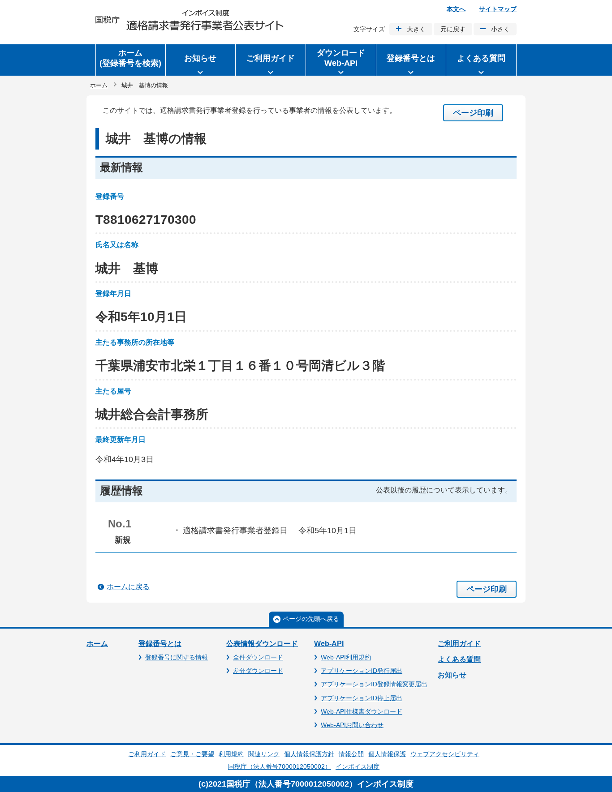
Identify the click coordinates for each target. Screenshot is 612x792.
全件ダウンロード (258, 657)
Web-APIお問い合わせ (352, 724)
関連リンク (264, 754)
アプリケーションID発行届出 (361, 670)
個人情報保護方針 (309, 754)
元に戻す (452, 29)
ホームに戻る (128, 587)
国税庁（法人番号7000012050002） (279, 766)
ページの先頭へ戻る (311, 618)
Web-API (329, 643)
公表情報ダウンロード (262, 643)
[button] (201, 60)
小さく (500, 29)
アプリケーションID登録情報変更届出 (374, 684)
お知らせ (452, 675)
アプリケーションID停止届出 (361, 698)
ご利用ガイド (459, 643)
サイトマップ (498, 9)
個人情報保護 (387, 754)
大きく (416, 29)
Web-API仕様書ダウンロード (361, 711)
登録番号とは (159, 643)
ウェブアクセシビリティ (444, 754)
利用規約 (231, 754)
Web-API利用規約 (346, 657)
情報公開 (351, 754)
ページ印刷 (473, 112)
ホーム (99, 85)
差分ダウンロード (258, 670)
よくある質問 (459, 659)
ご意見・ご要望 (192, 754)
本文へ (456, 9)
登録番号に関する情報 (176, 657)
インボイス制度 (357, 766)
